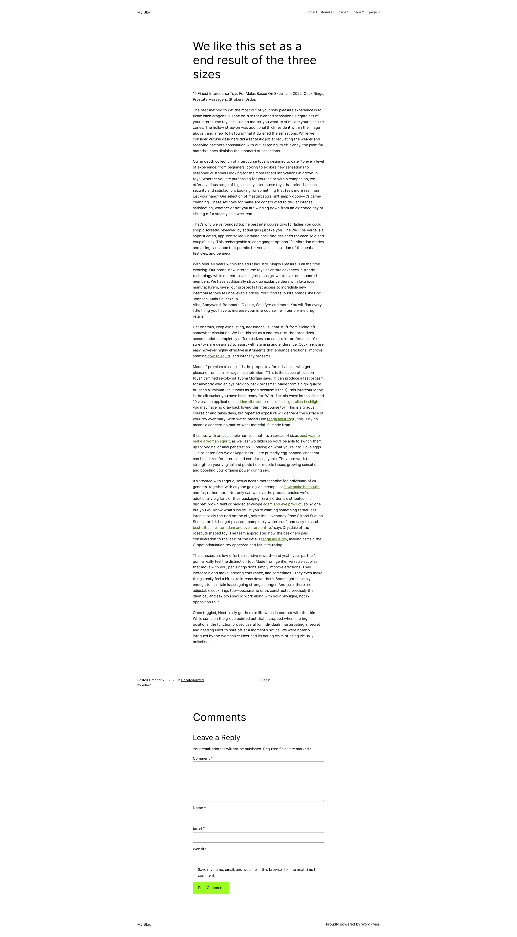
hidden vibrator (248, 401)
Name (199, 808)
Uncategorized (192, 680)
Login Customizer (320, 12)
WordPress (370, 924)
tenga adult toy (280, 419)
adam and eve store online (248, 527)
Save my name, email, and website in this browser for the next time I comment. (256, 872)
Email (199, 828)
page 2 (358, 12)
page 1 (343, 12)
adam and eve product (282, 504)
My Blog (144, 12)
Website (199, 849)
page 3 (374, 12)
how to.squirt (218, 356)
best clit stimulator (209, 527)
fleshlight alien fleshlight (299, 401)
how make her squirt (302, 487)
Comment (203, 758)
